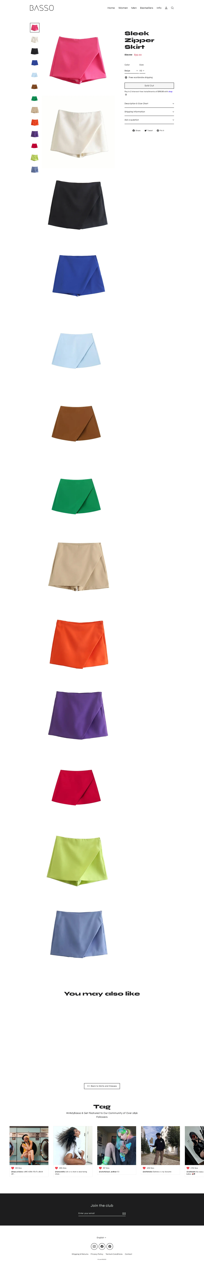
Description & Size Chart (136, 103)
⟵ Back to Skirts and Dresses (102, 1086)
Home (111, 7)
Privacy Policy (97, 1254)
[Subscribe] (124, 1213)
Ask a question (132, 120)
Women (123, 7)
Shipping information (135, 111)
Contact (128, 1254)
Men (134, 7)
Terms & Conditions (114, 1254)
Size (141, 64)
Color (127, 64)
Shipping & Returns (80, 1254)
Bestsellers (146, 7)
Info (159, 7)
